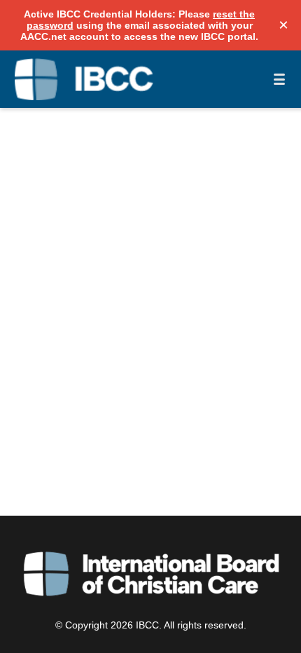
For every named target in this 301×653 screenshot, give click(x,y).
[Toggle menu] (279, 79)
